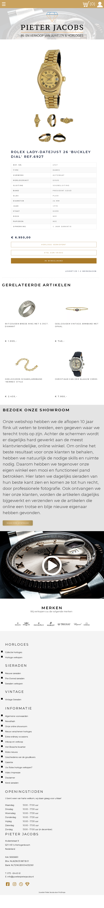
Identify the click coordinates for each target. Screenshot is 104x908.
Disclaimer (10, 778)
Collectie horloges (13, 652)
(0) (92, 3)
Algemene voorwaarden (16, 716)
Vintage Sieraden (13, 699)
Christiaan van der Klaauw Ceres (76, 379)
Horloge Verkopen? (53, 245)
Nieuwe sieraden (13, 673)
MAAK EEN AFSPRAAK (18, 523)
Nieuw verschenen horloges (18, 731)
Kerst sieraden (12, 783)
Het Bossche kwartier (15, 747)
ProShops (61, 892)
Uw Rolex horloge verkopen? (18, 767)
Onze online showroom (16, 726)
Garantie (9, 762)
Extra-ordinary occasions (16, 736)
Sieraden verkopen (14, 683)
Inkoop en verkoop (14, 742)
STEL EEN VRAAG (53, 253)
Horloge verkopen (13, 657)
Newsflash (10, 721)
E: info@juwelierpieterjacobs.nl (19, 876)
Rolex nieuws (11, 752)
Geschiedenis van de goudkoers (20, 757)
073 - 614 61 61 (14, 873)
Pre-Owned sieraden (15, 678)
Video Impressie (12, 772)
